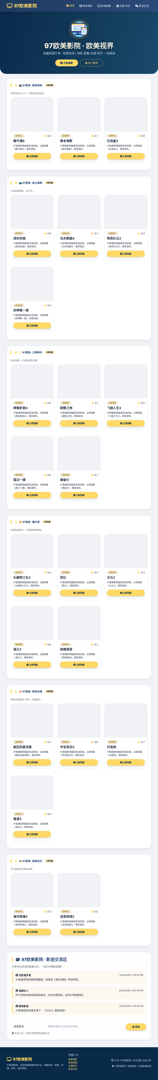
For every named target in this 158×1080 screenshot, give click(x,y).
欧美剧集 (105, 5)
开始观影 (68, 62)
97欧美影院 (25, 6)
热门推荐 (92, 62)
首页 (72, 5)
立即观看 (33, 156)
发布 (137, 1026)
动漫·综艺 (124, 5)
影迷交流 (143, 5)
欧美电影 (87, 5)
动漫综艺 (73, 1065)
